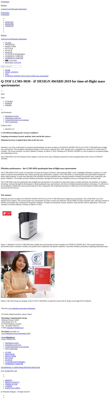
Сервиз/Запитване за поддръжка (17, 347)
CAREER (8, 386)
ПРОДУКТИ (10, 354)
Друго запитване (11, 349)
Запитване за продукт (13, 345)
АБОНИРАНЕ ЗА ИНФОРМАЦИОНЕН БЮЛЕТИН (20, 367)
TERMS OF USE (11, 384)
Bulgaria (4, 5)
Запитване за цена (11, 343)
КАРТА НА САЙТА (12, 388)
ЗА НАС (8, 352)
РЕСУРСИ (9, 358)
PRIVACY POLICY (12, 382)
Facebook (8, 103)
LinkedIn (8, 105)
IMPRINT (8, 380)
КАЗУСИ (8, 52)
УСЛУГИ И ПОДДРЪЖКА (15, 362)
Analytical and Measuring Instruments (14, 9)
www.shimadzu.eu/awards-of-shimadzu (21, 308)
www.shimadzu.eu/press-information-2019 (15, 333)
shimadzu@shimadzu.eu (15, 328)
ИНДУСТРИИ (10, 356)
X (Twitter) (9, 101)
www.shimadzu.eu (8, 337)
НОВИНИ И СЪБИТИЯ (14, 58)
